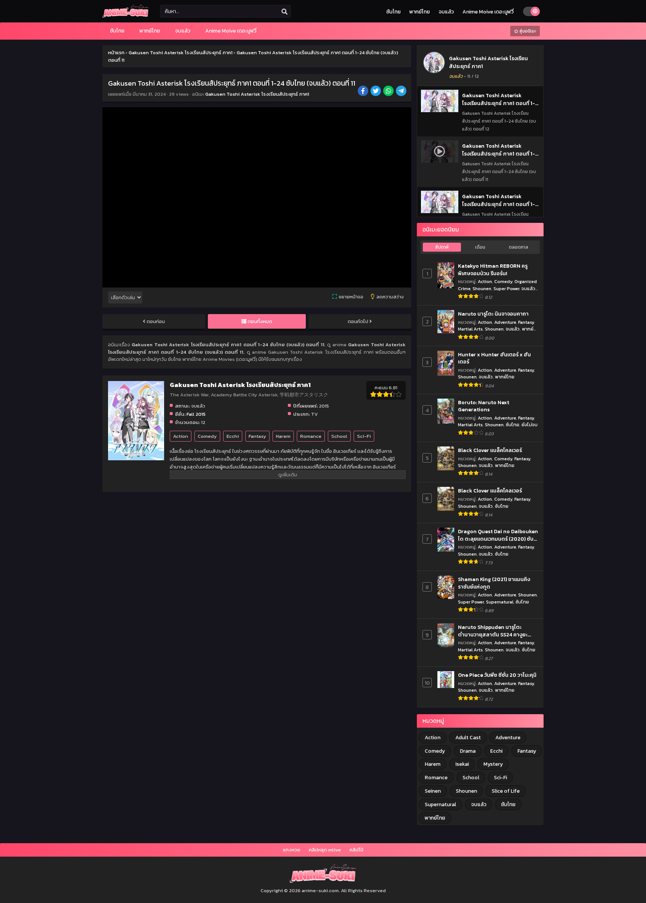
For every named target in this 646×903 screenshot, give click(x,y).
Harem (283, 436)
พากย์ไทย (419, 12)
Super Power (506, 288)
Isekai (462, 764)
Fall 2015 (196, 414)
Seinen (433, 791)
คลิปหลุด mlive (325, 849)
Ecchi (233, 436)
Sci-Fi (364, 436)
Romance (311, 436)
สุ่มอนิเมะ (527, 31)
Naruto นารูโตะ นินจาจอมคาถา (493, 314)
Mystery (493, 764)
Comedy (207, 436)
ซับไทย (393, 12)
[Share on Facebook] (363, 91)
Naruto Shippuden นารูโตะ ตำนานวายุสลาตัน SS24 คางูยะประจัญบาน (492, 631)
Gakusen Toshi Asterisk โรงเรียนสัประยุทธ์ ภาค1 (257, 94)
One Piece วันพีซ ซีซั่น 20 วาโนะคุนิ (497, 675)
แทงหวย (291, 849)
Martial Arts (470, 328)
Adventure (505, 322)
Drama (468, 751)
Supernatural (499, 601)
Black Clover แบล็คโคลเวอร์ (490, 450)
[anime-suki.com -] (125, 16)
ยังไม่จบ (530, 424)
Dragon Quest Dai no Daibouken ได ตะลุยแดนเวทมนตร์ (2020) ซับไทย (498, 535)
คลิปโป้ (356, 849)
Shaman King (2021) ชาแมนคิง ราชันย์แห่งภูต (494, 583)
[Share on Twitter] (376, 91)
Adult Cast (468, 737)
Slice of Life (506, 791)
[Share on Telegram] (401, 91)
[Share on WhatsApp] (389, 91)
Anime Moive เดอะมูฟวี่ (488, 12)
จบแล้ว (446, 12)
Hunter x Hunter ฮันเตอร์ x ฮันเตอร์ (494, 358)
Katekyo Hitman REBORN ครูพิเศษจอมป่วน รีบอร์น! (492, 269)
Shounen (482, 288)
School (339, 436)
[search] (284, 11)
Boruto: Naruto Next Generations (483, 406)
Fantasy (257, 436)
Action (180, 436)
